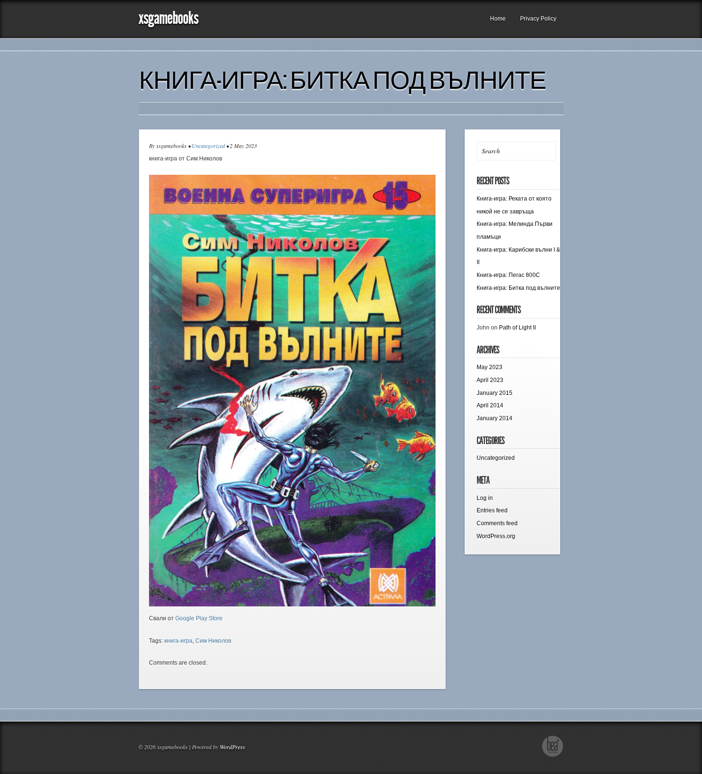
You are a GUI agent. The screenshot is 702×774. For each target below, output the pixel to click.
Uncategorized (208, 145)
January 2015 (494, 393)
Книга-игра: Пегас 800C (508, 275)
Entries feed (492, 510)
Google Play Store (199, 618)
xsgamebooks (168, 18)
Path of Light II (517, 327)
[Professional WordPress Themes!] (553, 755)
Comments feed (497, 523)
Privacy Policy (538, 18)
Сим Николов (213, 640)
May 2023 (489, 367)
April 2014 (490, 405)
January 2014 (494, 418)
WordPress (232, 747)
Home (498, 18)
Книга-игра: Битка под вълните (342, 80)
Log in (485, 498)
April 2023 (490, 380)
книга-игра (178, 640)
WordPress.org (496, 536)
